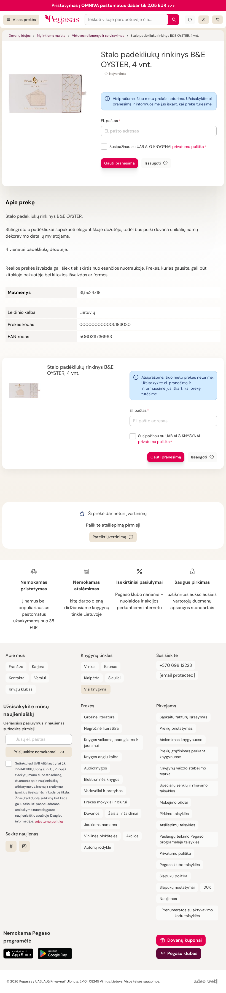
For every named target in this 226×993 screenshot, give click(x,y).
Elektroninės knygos (101, 779)
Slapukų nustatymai (177, 887)
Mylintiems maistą (51, 35)
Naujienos (168, 898)
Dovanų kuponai (184, 940)
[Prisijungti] (203, 19)
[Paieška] (172, 19)
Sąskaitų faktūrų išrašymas (183, 717)
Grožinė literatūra (99, 717)
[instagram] (24, 846)
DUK (207, 887)
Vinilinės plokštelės (100, 835)
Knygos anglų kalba (101, 756)
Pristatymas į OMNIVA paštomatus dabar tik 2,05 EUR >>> (113, 5)
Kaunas (110, 666)
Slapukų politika (173, 875)
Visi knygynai (95, 689)
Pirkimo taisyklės (174, 813)
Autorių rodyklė (97, 847)
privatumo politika (188, 146)
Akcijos (132, 835)
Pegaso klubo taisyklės (180, 864)
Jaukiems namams (100, 824)
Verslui (40, 677)
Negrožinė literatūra (101, 728)
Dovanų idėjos (20, 35)
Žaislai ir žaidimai (123, 813)
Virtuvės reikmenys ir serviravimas (98, 35)
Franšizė (16, 666)
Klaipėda (91, 677)
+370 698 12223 (176, 665)
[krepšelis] (217, 19)
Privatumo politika (175, 853)
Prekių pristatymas (176, 728)
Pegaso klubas (182, 953)
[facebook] (11, 846)
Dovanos (91, 813)
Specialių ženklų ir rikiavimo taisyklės (184, 788)
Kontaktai (17, 677)
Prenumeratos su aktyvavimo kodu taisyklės (187, 912)
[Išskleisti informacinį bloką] (190, 19)
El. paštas (109, 120)
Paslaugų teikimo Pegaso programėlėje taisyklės (181, 839)
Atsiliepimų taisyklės (177, 824)
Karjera (38, 666)
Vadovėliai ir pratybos (103, 790)
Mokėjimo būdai (174, 802)
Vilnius (89, 666)
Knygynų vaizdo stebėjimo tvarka (183, 771)
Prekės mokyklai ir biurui (105, 802)
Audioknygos (95, 768)
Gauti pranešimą (119, 163)
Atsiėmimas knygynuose (181, 739)
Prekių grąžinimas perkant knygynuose (182, 753)
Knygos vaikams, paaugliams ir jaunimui (111, 742)
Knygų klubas (21, 689)
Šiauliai (114, 677)
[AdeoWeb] (206, 981)
